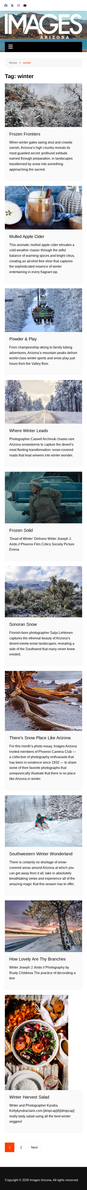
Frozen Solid (21, 530)
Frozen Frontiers (24, 134)
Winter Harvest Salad (29, 1097)
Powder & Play (23, 339)
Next (34, 1147)
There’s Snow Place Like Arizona (40, 737)
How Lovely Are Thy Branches (37, 959)
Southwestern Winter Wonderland (40, 853)
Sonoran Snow (23, 624)
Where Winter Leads (28, 430)
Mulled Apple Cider (26, 236)
